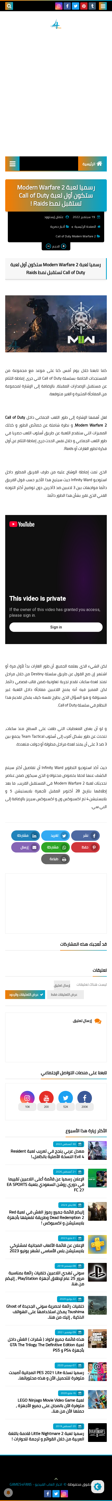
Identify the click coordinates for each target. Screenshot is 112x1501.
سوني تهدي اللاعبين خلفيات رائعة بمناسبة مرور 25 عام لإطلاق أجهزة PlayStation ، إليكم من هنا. (44, 1278)
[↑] (56, 1479)
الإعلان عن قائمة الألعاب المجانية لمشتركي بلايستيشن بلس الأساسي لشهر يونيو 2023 (47, 1248)
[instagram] (59, 6)
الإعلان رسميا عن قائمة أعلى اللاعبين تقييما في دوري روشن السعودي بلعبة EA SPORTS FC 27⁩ (45, 1184)
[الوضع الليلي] (97, 1486)
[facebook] (67, 6)
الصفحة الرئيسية (85, 227)
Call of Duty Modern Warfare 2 (76, 236)
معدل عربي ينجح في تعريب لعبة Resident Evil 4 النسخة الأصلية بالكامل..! (47, 1153)
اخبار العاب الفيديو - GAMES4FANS (36, 1484)
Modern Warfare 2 (69, 783)
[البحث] (9, 6)
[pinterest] (84, 6)
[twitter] (75, 6)
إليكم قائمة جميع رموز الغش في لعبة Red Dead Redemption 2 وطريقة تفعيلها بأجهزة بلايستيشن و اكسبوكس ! (45, 1217)
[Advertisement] (56, 93)
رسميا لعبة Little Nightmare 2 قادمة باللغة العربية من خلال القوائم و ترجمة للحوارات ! (46, 1436)
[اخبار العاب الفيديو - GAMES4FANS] (56, 24)
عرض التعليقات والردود (24, 994)
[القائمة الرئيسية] (12, 163)
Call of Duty (51, 378)
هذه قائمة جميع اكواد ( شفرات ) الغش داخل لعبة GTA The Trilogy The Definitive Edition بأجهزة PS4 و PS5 (46, 1344)
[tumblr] (92, 6)
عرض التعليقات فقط (64, 994)
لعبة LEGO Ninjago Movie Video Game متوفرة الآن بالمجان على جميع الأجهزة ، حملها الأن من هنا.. (50, 1405)
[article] (56, 891)
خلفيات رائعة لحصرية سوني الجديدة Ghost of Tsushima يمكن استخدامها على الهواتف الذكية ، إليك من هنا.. (45, 1311)
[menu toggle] (103, 6)
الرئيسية (89, 164)
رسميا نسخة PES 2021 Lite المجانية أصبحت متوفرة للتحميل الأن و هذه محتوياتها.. (46, 1375)
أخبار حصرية (57, 227)
